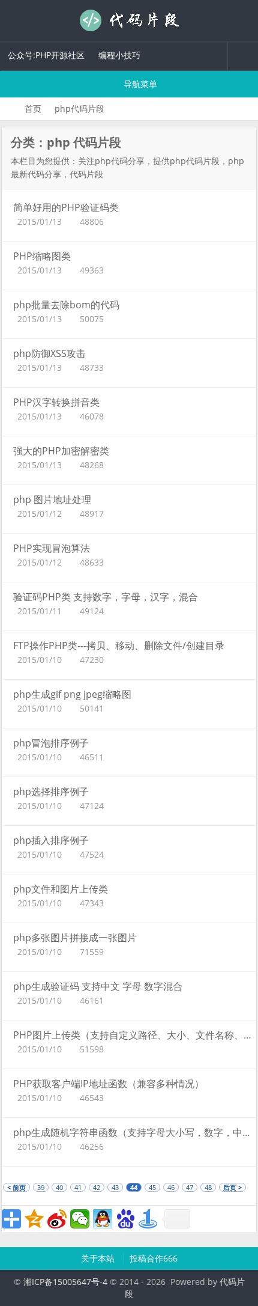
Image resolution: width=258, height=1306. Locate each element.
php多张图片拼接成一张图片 (75, 937)
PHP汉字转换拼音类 (56, 402)
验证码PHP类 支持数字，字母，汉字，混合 (105, 596)
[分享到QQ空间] (34, 1218)
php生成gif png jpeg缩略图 (72, 694)
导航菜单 (139, 84)
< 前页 (16, 1187)
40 (59, 1187)
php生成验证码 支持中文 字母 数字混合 (97, 986)
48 (208, 1187)
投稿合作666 (154, 1258)
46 (171, 1187)
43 (115, 1187)
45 (152, 1187)
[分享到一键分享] (148, 1218)
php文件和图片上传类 (60, 889)
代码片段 (129, 20)
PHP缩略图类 (42, 256)
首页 (33, 108)
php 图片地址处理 (52, 499)
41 (78, 1187)
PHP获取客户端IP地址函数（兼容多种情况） (108, 1083)
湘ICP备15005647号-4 (65, 1281)
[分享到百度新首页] (125, 1218)
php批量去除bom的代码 (66, 304)
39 (40, 1187)
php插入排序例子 (51, 840)
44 (133, 1187)
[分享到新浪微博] (57, 1218)
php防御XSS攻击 (49, 353)
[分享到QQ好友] (102, 1218)
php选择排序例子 (51, 791)
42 (96, 1187)
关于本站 (99, 1258)
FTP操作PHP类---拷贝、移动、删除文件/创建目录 (118, 645)
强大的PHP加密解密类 (61, 450)
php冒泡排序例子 (51, 742)
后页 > (232, 1187)
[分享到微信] (79, 1218)
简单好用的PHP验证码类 (66, 207)
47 (189, 1187)
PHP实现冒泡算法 (51, 548)
